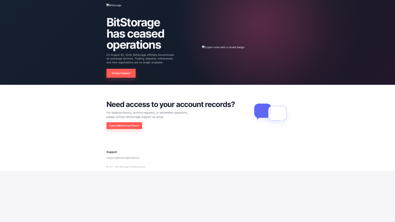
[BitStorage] (117, 5)
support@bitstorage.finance (124, 125)
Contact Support (121, 73)
